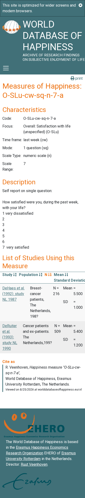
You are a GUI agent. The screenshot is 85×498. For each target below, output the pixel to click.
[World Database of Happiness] (11, 39)
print (78, 78)
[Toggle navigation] (5, 68)
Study (7, 274)
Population (29, 274)
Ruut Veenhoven (34, 464)
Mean (59, 274)
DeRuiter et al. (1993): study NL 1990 (9, 337)
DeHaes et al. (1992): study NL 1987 (13, 294)
